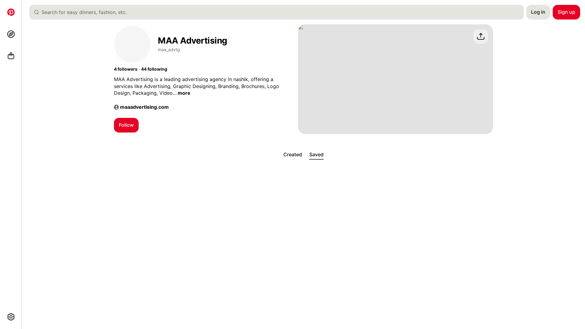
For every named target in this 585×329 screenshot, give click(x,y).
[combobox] (278, 12)
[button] (125, 69)
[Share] (480, 36)
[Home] (11, 12)
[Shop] (11, 56)
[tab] (293, 154)
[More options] (11, 317)
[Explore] (11, 34)
